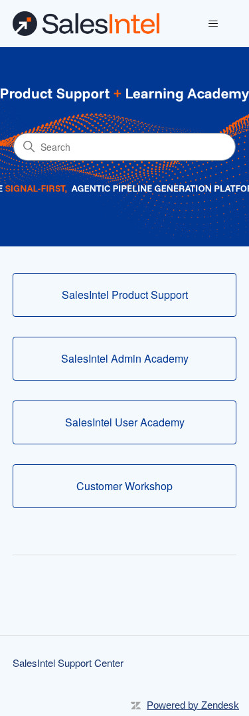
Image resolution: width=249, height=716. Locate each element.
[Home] (86, 23)
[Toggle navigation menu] (212, 24)
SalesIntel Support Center (68, 663)
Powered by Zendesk (193, 705)
